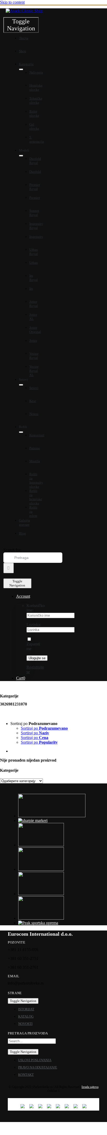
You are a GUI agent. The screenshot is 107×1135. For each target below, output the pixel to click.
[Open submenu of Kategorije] (21, 69)
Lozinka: (33, 624)
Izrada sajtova (90, 1087)
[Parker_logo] (24, 11)
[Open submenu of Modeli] (21, 155)
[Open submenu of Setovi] (21, 385)
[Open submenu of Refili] (21, 432)
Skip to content (12, 2)
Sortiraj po (44, 728)
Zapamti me (33, 646)
